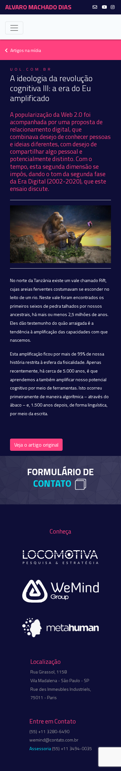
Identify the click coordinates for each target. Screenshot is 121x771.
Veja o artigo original (36, 445)
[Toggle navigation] (14, 27)
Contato (52, 483)
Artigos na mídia (25, 50)
